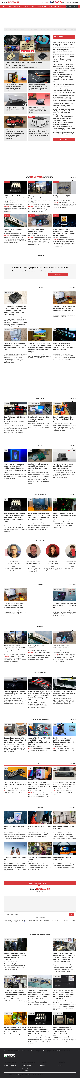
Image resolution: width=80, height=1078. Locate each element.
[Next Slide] (73, 552)
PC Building (8, 724)
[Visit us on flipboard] (61, 2)
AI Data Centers (33, 29)
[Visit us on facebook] (51, 2)
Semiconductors (58, 1013)
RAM (55, 329)
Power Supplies (9, 292)
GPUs (18, 6)
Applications (57, 976)
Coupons (60, 6)
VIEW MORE (73, 177)
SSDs (30, 678)
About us (42, 1065)
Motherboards (9, 329)
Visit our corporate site (64, 1050)
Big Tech (31, 976)
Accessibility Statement (10, 1065)
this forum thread (23, 921)
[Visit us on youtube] (58, 2)
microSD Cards (57, 403)
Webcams (7, 403)
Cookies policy (61, 1062)
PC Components (26, 6)
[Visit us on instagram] (56, 2)
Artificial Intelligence (11, 939)
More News (63, 139)
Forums (75, 6)
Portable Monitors (34, 403)
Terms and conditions (10, 1062)
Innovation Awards (19, 29)
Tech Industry (8, 1013)
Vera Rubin (73, 29)
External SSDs (8, 678)
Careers (6, 1069)
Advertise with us (26, 1065)
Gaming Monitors (34, 329)
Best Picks (8, 6)
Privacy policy (43, 1062)
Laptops (38, 6)
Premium (68, 6)
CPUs (14, 6)
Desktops (44, 6)
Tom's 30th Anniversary (59, 29)
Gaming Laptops (58, 589)
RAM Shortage (45, 29)
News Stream (59, 37)
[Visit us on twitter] (53, 2)
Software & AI (52, 6)
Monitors (7, 976)
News (33, 6)
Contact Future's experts (28, 1062)
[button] (75, 2)
